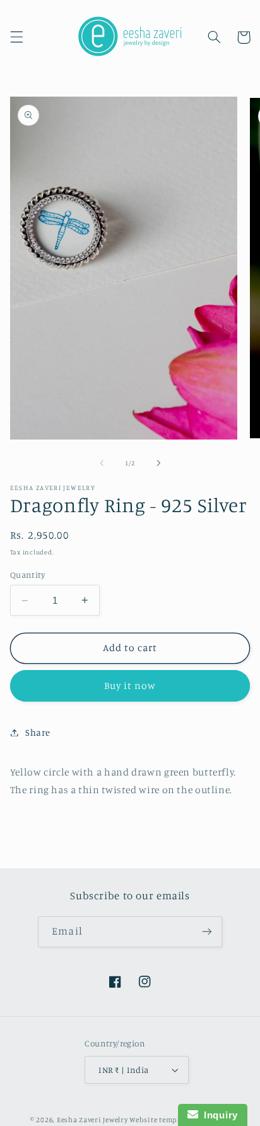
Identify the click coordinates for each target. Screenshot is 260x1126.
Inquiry (218, 1115)
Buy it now (130, 686)
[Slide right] (158, 463)
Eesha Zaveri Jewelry (92, 1119)
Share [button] (37, 732)
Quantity (27, 575)
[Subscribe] (206, 931)
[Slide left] (101, 463)
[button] (16, 37)
